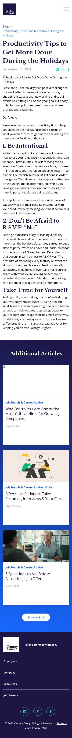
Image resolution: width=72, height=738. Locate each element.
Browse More (36, 617)
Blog (6, 26)
